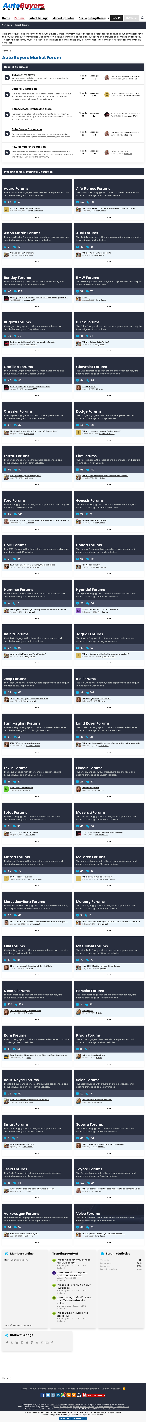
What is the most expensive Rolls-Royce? (29, 1099)
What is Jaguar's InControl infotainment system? (105, 654)
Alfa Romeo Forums (93, 188)
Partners (70, 1388)
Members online (22, 1254)
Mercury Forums (90, 901)
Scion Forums (88, 1080)
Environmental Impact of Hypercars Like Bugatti (32, 342)
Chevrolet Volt (89, 386)
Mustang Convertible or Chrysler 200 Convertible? (34, 431)
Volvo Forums (88, 1213)
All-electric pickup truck (93, 1055)
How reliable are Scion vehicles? (97, 1099)
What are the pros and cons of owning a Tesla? (32, 1188)
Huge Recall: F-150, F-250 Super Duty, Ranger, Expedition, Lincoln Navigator (45, 520)
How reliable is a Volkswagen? (24, 1233)
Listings (52, 1388)
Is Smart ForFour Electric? (22, 1144)
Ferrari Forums (16, 456)
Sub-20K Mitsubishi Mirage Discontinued (101, 966)
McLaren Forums (90, 857)
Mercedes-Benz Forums (24, 901)
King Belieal (101, 211)
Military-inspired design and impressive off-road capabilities (38, 609)
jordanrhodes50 (33, 924)
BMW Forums (87, 277)
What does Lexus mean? (21, 787)
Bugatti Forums (17, 322)
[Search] (142, 18)
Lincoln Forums (89, 768)
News (61, 1388)
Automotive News (23, 75)
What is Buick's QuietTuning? (95, 342)
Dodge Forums (89, 411)
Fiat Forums (86, 456)
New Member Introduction (29, 147)
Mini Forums (14, 946)
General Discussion (16, 67)
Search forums (22, 25)
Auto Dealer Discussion (27, 129)
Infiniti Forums (16, 634)
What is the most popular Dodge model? (101, 431)
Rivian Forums (88, 1035)
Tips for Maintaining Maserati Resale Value (102, 832)
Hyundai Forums (90, 589)
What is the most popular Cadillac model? (30, 386)
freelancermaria (33, 567)
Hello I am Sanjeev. (119, 151)
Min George (103, 612)
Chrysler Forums (18, 411)
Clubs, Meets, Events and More (32, 109)
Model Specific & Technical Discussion (28, 171)
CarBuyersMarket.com (63, 1407)
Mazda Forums (17, 857)
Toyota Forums (89, 1169)
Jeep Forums (15, 678)
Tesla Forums (15, 1169)
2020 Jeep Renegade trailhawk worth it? (29, 698)
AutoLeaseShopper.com (104, 1407)
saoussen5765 (131, 116)
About (33, 1388)
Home (6, 18)
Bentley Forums (17, 277)
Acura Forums (16, 188)
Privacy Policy (73, 1404)
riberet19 (26, 790)
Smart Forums (16, 1124)
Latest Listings (38, 18)
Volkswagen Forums (21, 1213)
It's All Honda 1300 (91, 564)
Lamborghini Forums (22, 723)
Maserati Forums (91, 812)
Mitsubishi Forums (92, 946)
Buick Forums (88, 322)
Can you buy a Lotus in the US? (24, 832)
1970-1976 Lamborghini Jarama (25, 743)
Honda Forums (89, 545)
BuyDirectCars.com (121, 1407)
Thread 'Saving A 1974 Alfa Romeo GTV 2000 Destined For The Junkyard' (74, 1300)
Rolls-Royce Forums (21, 1080)
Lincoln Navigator (90, 787)
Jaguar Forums (89, 634)
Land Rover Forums (93, 723)
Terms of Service (57, 1404)
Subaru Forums (89, 1124)
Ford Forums (15, 500)
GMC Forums (15, 545)
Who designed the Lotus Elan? (96, 698)
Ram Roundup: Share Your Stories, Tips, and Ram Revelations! (38, 1055)
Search (105, 1388)
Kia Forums (86, 678)
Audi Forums (87, 233)
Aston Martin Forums (22, 233)
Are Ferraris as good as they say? (25, 475)
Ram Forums (15, 1035)
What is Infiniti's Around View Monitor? (28, 654)
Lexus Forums (16, 768)
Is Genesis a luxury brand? (94, 520)
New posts (7, 25)
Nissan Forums (17, 990)
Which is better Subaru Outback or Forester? (103, 1144)
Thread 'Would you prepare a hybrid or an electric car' (72, 1274)
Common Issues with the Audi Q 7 (25, 208)
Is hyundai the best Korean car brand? (100, 609)
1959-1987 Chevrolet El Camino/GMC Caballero (32, 564)
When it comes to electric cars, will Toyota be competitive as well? (113, 1188)
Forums (19, 18)
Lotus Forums (15, 812)
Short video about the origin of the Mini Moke (31, 966)
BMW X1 (86, 297)
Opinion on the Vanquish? (22, 253)
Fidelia (99, 1013)
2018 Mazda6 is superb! (21, 876)
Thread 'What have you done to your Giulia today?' (73, 1261)
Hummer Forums (18, 589)
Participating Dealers (93, 18)
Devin (29, 1057)
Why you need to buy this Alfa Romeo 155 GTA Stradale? (108, 208)
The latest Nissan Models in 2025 (25, 1010)
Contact (115, 1388)
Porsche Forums (90, 990)
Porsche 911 (87, 1010)
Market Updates (63, 18)
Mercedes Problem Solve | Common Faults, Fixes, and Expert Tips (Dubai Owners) (48, 921)
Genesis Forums (90, 500)
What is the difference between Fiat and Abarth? (105, 475)
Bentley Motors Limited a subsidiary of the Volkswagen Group (39, 297)
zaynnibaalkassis (132, 95)
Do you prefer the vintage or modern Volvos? (103, 1233)
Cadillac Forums (18, 366)
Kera (139, 1269)
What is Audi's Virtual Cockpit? (96, 253)
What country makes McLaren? (97, 876)
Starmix (99, 389)
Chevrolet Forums (91, 366)
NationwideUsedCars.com (83, 1407)
